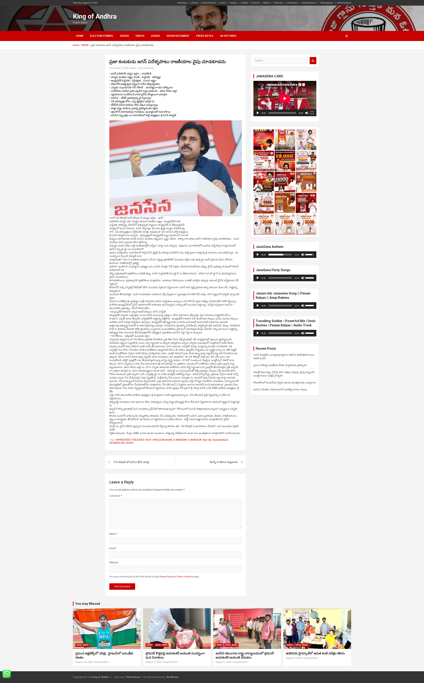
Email (113, 548)
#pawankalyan (220, 439)
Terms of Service (185, 576)
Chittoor (195, 2)
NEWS (149, 645)
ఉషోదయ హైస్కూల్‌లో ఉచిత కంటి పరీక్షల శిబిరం (315, 653)
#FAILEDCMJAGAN (162, 439)
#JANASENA (180, 439)
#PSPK (129, 443)
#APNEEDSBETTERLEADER (129, 439)
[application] (284, 98)
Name (113, 533)
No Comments (146, 68)
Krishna (244, 2)
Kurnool (255, 2)
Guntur (223, 2)
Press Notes (204, 35)
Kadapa (233, 2)
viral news (82, 645)
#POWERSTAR (117, 443)
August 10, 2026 (83, 662)
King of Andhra (95, 16)
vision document (177, 35)
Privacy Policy (166, 576)
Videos (139, 35)
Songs (155, 35)
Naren (133, 68)
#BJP (148, 439)
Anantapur (182, 2)
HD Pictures (228, 35)
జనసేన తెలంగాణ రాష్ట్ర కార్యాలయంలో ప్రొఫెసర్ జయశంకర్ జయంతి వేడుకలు (245, 655)
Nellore (266, 2)
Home (79, 35)
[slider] (280, 254)
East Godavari (209, 2)
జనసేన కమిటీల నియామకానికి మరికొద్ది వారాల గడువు (280, 389)
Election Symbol (101, 35)
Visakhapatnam (308, 2)
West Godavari (344, 2)
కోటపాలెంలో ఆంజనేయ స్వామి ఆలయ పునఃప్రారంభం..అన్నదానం (284, 382)
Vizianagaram (326, 2)
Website (113, 562)
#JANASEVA (195, 439)
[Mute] (306, 113)
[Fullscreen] (312, 113)
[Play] (257, 113)
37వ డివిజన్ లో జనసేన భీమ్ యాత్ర (131, 462)
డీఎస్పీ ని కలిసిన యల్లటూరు (224, 462)
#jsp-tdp (207, 439)
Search (313, 60)
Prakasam (278, 2)
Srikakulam (292, 2)
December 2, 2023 (118, 68)
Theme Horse (132, 677)
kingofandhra (101, 662)
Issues (124, 35)
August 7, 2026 (153, 662)
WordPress (172, 677)
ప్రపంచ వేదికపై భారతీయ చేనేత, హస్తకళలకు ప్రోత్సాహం (280, 365)
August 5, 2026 (294, 658)
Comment (115, 495)
